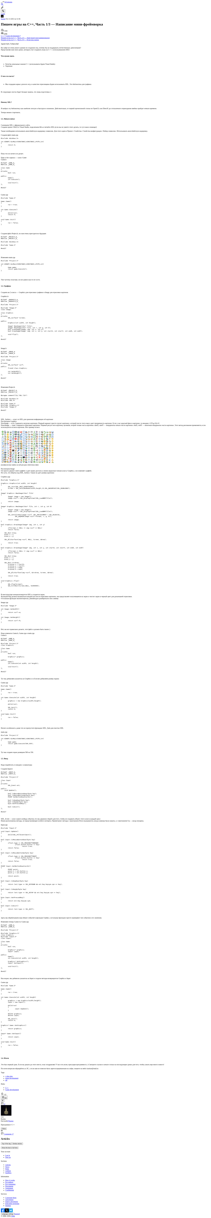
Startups (8, 1206)
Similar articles (17, 1144)
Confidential (9, 1190)
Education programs (12, 1204)
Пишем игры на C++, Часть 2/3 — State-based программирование (25, 38)
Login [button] (3, 14)
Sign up (8, 1157)
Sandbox (8, 1173)
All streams (8, 2)
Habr (13, 1216)
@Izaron (10, 1121)
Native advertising (11, 1202)
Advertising (9, 1200)
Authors (8, 1171)
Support (17, 1214)
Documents (9, 1186)
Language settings (7, 1214)
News (7, 1167)
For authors (9, 1182)
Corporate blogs (10, 1198)
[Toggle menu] (2, 2)
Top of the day (6, 1144)
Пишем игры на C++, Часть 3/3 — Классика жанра (20, 40)
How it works (10, 1180)
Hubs (7, 1169)
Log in (7, 1155)
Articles (8, 1165)
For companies (10, 1184)
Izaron (3, 19)
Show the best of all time (10, 1148)
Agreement (9, 1188)
